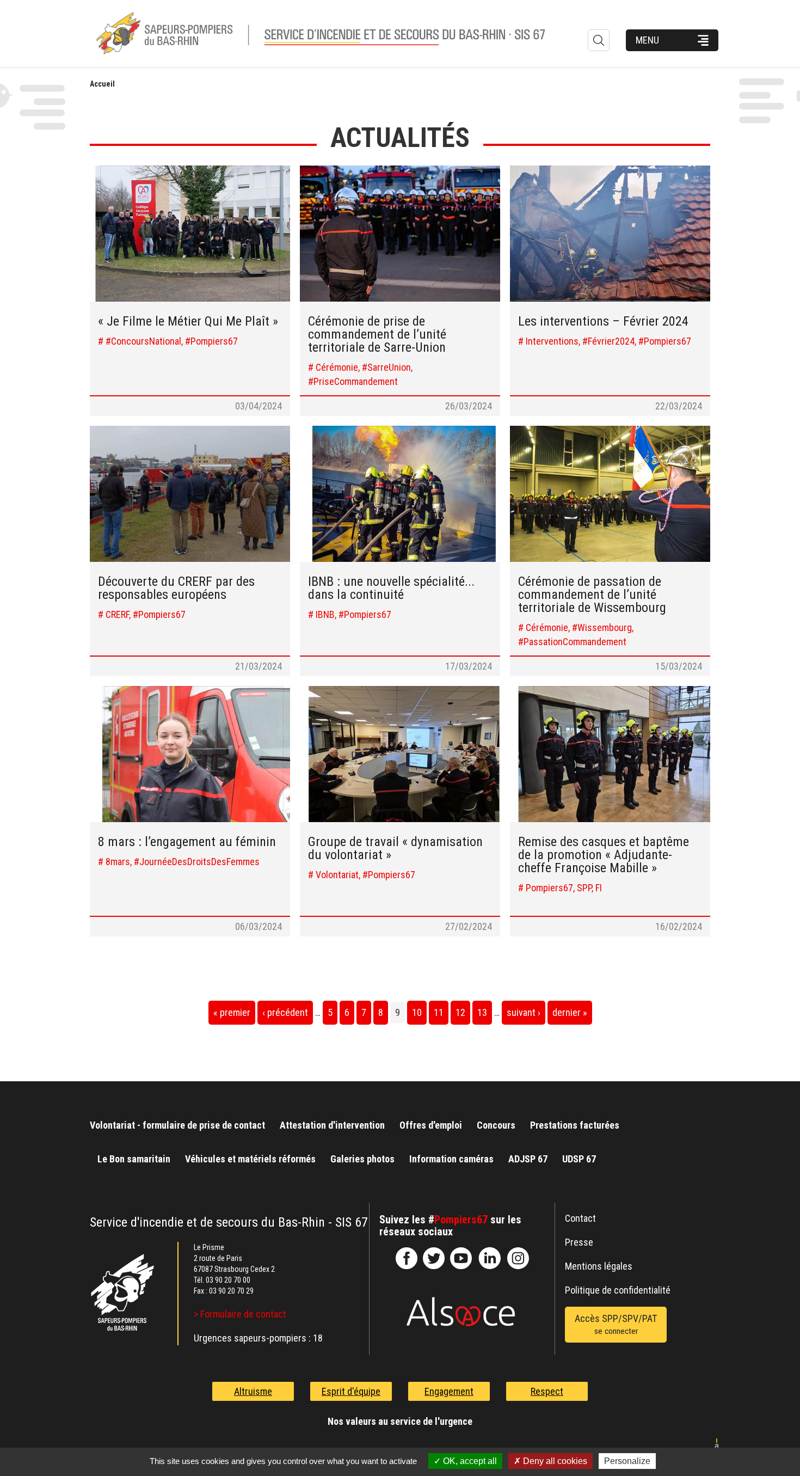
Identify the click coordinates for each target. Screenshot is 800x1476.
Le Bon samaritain (133, 1159)
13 (482, 1012)
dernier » (569, 1012)
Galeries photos (362, 1159)
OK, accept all (469, 1461)
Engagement (448, 1391)
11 (439, 1012)
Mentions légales (598, 1266)
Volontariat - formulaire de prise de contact (177, 1125)
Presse (579, 1242)
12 (460, 1012)
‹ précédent (285, 1012)
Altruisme (253, 1391)
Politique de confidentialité (617, 1290)
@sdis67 (518, 1258)
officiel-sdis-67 (461, 1258)
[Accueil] (338, 33)
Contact (580, 1218)
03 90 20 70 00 (228, 1280)
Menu (647, 40)
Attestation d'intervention (332, 1125)
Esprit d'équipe (351, 1391)
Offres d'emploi (430, 1125)
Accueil (102, 83)
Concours (496, 1125)
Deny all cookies (554, 1461)
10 (417, 1012)
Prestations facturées (574, 1125)
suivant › (523, 1012)
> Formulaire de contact (240, 1314)
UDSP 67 (579, 1159)
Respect (547, 1391)
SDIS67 (406, 1258)
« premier (231, 1012)
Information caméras (451, 1159)
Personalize (627, 1461)
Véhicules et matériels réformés (250, 1159)
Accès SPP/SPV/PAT (616, 1324)
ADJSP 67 (527, 1159)
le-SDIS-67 (434, 1258)
